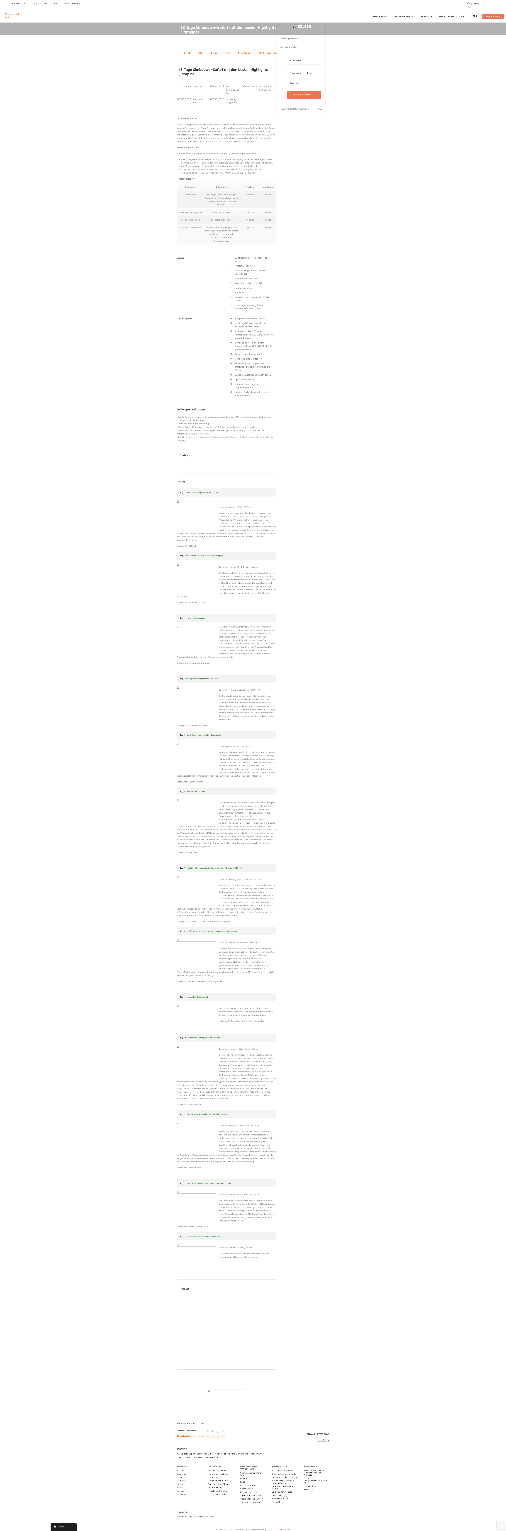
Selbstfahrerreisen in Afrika (284, 1477)
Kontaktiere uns (456, 16)
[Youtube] (496, 3)
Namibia (180, 1470)
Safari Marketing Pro (280, 1529)
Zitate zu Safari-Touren (282, 1492)
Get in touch (182, 1517)
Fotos (200, 53)
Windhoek (214, 1457)
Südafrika (181, 1480)
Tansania (181, 1484)
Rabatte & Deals (72, 3)
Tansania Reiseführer (218, 1484)
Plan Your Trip (493, 16)
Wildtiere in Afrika (280, 1498)
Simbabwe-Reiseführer (219, 1494)
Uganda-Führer (215, 1487)
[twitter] (492, 3)
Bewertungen (244, 53)
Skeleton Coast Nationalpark (221, 1454)
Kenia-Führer (214, 1477)
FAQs (242, 1482)
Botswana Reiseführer (218, 1474)
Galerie (243, 1478)
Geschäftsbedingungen (251, 1499)
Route (214, 53)
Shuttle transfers (422, 16)
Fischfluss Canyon (200, 1457)
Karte (227, 53)
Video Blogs (277, 1502)
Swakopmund (255, 1454)
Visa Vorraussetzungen (251, 1502)
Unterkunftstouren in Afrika (284, 1474)
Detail (187, 53)
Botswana (181, 1474)
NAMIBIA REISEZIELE (381, 16)
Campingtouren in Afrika (283, 1470)
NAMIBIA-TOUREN (401, 16)
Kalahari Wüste (184, 1457)
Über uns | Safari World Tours (250, 1474)
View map (308, 1489)
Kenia (179, 1477)
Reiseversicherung (248, 1492)
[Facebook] (488, 3)
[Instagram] (500, 3)
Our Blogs (323, 1440)
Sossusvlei (202, 1454)
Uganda (180, 1487)
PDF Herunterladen (268, 53)
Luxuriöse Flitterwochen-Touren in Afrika (283, 1481)
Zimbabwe (182, 1494)
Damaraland (242, 1454)
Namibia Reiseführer (217, 1470)
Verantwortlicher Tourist (251, 1495)
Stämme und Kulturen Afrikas (282, 1487)
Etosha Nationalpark (186, 1454)
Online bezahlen (248, 1485)
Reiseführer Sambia (217, 1491)
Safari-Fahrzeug (279, 1495)
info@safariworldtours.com (45, 3)
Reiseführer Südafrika (218, 1480)
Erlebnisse (440, 16)
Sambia (180, 1491)
